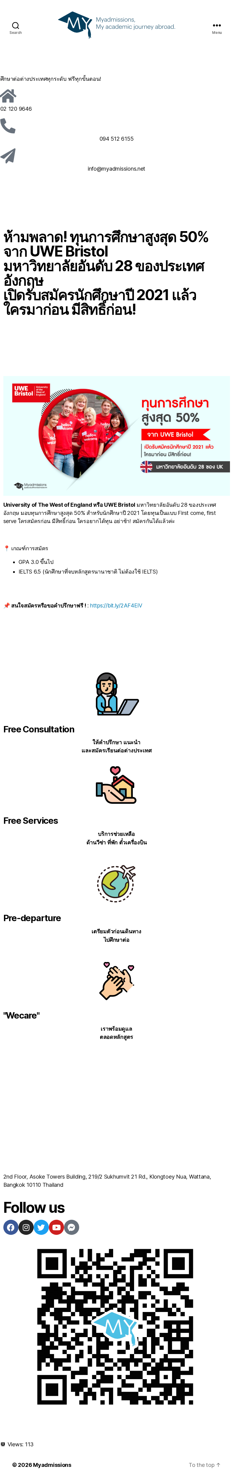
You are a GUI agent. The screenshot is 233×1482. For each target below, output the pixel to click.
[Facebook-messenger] (71, 1227)
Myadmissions (52, 1465)
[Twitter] (41, 1227)
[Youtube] (56, 1227)
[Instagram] (26, 1227)
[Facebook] (11, 1227)
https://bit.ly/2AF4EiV (116, 605)
